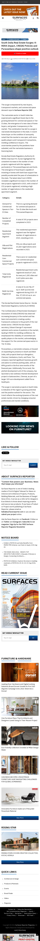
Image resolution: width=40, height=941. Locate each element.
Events (6, 888)
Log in (3, 2)
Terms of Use (8, 913)
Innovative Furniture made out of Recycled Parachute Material (17, 810)
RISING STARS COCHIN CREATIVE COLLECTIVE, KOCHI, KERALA (19, 854)
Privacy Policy (11, 915)
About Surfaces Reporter (18, 477)
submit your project (8, 514)
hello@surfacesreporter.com (12, 512)
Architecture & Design (11, 879)
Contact (25, 2)
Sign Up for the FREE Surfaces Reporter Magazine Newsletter (17, 525)
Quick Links (8, 872)
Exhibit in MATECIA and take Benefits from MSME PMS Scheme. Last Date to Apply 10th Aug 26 (20, 545)
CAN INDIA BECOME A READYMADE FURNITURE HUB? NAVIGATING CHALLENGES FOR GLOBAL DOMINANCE (19, 779)
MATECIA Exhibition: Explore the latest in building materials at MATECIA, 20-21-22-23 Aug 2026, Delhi (20, 563)
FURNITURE (8, 659)
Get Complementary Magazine (17, 911)
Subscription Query (30, 913)
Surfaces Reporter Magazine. (25, 925)
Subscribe (19, 2)
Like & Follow (10, 447)
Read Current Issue (14, 573)
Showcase (21, 915)
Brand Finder (8, 893)
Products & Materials (11, 884)
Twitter (7, 522)
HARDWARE (24, 659)
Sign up (8, 2)
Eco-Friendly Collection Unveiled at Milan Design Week (20, 748)
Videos (6, 898)
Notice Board (10, 538)
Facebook (26, 519)
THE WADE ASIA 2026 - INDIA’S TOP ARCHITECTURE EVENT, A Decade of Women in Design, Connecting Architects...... (20, 554)
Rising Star (8, 828)
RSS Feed (30, 915)
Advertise (13, 2)
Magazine (7, 903)
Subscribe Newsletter (25, 909)
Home (3, 39)
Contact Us (11, 909)
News (24, 39)
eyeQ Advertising (20, 930)
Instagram (17, 522)
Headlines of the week (14, 39)
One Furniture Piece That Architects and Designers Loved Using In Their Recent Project (19, 719)
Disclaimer (18, 913)
